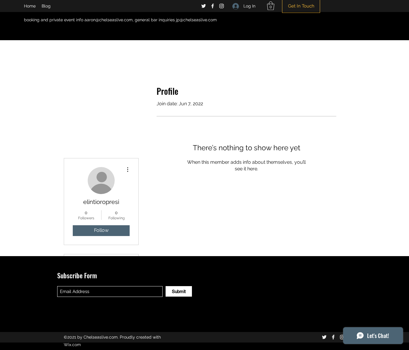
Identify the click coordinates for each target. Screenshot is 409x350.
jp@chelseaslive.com (196, 19)
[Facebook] (213, 6)
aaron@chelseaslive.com (108, 19)
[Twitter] (204, 6)
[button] (270, 5)
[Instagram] (222, 6)
